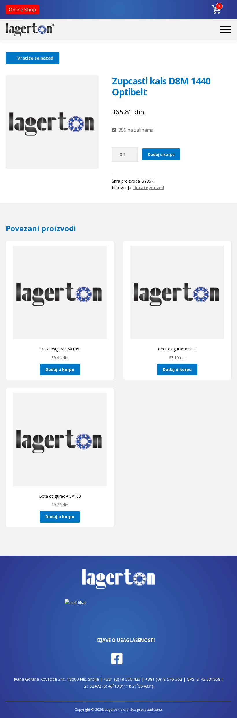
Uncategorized (148, 187)
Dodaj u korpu (161, 154)
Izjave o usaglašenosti (126, 640)
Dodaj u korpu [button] (59, 369)
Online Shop (22, 9)
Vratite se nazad (35, 58)
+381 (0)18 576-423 (121, 679)
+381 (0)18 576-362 (163, 679)
